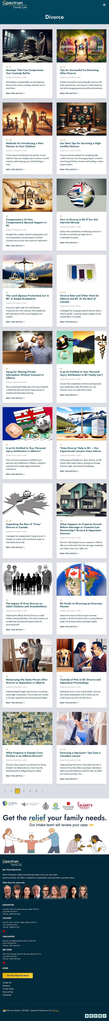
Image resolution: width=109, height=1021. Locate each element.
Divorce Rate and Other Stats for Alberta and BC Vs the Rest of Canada (79, 299)
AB (7, 67)
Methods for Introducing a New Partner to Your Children (24, 144)
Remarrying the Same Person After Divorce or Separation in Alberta (27, 681)
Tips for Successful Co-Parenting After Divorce (79, 71)
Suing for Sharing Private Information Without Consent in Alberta (25, 375)
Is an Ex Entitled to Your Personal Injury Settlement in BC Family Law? (81, 373)
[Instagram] (100, 1016)
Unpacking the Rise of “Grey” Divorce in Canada (23, 525)
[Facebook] (91, 1016)
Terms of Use (8, 992)
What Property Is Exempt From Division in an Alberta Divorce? (24, 754)
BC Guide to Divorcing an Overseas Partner (81, 605)
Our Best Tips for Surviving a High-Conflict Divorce (80, 144)
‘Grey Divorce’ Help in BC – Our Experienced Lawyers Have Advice (80, 449)
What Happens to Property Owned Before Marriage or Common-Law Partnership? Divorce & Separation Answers (80, 528)
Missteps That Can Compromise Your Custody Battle (24, 71)
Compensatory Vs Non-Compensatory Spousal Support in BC (26, 222)
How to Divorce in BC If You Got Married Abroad (79, 221)
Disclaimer (7, 995)
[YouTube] (87, 1016)
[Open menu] (104, 5)
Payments (6, 985)
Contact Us (7, 982)
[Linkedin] (96, 1016)
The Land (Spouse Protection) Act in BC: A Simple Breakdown (27, 297)
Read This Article (15, 93)
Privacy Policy (8, 988)
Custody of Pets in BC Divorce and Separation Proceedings (80, 681)
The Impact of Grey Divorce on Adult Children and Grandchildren (26, 605)
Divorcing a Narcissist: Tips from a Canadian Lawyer (80, 754)
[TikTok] (104, 1016)
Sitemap (55, 1010)
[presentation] (27, 45)
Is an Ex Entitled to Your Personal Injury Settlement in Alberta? (26, 449)
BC (10, 67)
